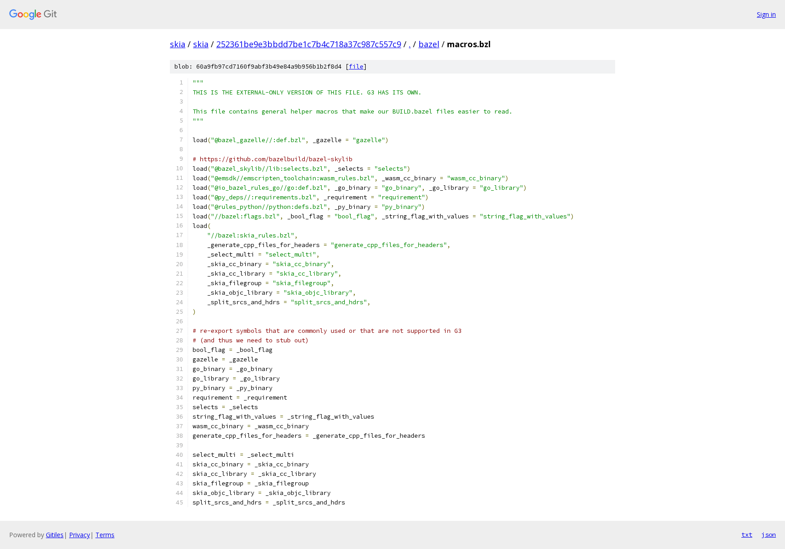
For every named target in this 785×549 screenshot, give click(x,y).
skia (177, 44)
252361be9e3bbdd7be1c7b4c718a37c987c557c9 (308, 44)
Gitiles (55, 534)
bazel (428, 44)
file (356, 66)
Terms (104, 534)
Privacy (79, 534)
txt (746, 534)
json (768, 534)
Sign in (766, 14)
